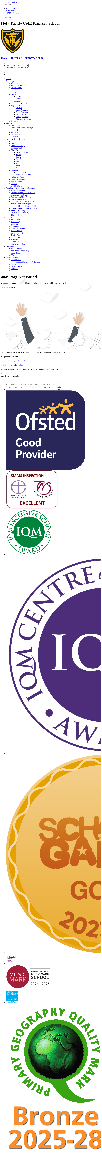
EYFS (13, 141)
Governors (15, 92)
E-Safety (14, 239)
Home (8, 79)
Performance (16, 101)
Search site (5, 376)
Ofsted (18, 96)
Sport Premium (22, 112)
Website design (7, 369)
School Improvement (19, 103)
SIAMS (19, 99)
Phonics (14, 184)
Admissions (15, 134)
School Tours (16, 130)
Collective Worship (18, 177)
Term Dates (10, 8)
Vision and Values (18, 85)
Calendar (14, 269)
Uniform (14, 224)
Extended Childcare (18, 228)
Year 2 (18, 157)
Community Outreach (19, 195)
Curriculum (15, 143)
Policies (19, 108)
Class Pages (15, 150)
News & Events (12, 257)
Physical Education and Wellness (24, 208)
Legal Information (16, 365)
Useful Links (16, 242)
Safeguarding (21, 114)
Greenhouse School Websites (46, 369)
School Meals (16, 231)
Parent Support (17, 233)
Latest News (16, 260)
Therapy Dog (16, 215)
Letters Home (16, 266)
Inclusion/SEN (17, 148)
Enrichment (15, 170)
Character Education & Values (23, 193)
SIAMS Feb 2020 (13, 13)
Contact (9, 271)
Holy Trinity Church (19, 248)
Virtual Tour (16, 132)
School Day (15, 222)
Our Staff (14, 90)
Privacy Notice (22, 117)
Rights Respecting (18, 179)
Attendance (15, 226)
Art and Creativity (18, 190)
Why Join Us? (16, 126)
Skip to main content (9, 2)
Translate (24, 68)
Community (10, 246)
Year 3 (18, 159)
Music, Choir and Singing (21, 204)
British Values (16, 88)
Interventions (21, 172)
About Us (10, 81)
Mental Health (16, 181)
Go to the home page (9, 287)
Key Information (17, 105)
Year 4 (18, 161)
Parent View (16, 237)
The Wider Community (20, 251)
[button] (11, 17)
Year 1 (18, 155)
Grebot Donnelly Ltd (24, 369)
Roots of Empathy (18, 210)
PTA (13, 255)
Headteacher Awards (19, 199)
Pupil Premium (22, 110)
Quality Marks (16, 186)
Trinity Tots (15, 235)
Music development (23, 119)
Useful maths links (18, 244)
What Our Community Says (22, 128)
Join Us (9, 123)
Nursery (19, 168)
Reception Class (22, 152)
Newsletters (10, 11)
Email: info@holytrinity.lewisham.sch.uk (17, 361)
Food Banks (16, 253)
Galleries (14, 137)
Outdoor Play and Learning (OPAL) (25, 206)
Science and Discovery (20, 213)
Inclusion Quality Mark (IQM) (23, 201)
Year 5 (18, 163)
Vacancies (15, 121)
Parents (9, 217)
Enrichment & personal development (20, 188)
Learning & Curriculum (15, 139)
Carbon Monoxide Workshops (28, 262)
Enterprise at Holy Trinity (21, 197)
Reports (14, 94)
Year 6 (18, 166)
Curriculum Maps (18, 146)
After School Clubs (23, 175)
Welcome (14, 83)
